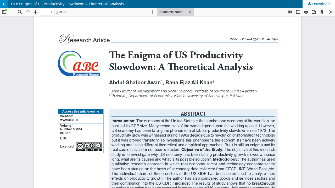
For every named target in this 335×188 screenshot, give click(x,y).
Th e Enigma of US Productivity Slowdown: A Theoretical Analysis (67, 3)
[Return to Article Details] (4, 4)
